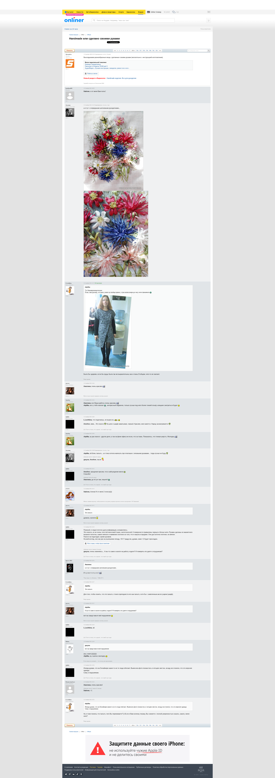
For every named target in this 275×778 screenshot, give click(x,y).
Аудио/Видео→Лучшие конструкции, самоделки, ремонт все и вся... (107, 68)
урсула (67, 383)
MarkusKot (69, 54)
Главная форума (73, 34)
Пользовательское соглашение (124, 767)
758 (144, 50)
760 (150, 50)
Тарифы (100, 767)
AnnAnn (68, 400)
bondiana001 (69, 88)
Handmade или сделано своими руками (94, 38)
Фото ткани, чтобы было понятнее (98, 543)
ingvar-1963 (69, 560)
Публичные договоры (143, 767)
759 (147, 50)
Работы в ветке (92, 73)
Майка (67, 641)
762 (157, 50)
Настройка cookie (113, 770)
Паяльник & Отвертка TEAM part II (96, 66)
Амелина (68, 105)
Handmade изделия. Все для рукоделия (121, 78)
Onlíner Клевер (156, 12)
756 (137, 50)
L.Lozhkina (69, 283)
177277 (68, 488)
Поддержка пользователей (73, 770)
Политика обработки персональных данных (168, 767)
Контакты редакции (81, 767)
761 (153, 50)
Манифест (107, 767)
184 (133, 50)
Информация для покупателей (95, 770)
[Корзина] (208, 20)
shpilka (104, 54)
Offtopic (89, 34)
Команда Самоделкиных (93, 64)
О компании (68, 767)
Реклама (93, 767)
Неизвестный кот (70, 682)
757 (140, 50)
